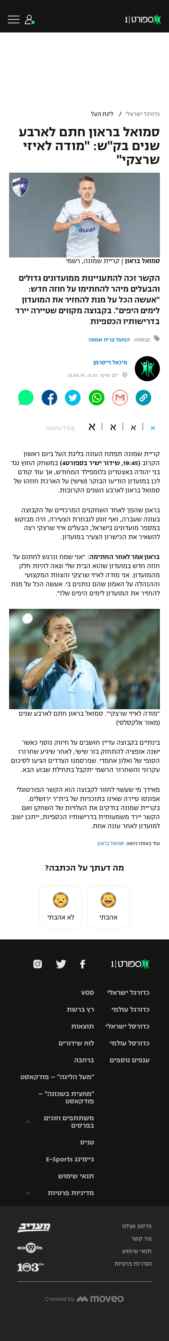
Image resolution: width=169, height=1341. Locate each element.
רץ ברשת (80, 1009)
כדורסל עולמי (130, 1043)
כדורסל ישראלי (127, 1026)
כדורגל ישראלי (142, 114)
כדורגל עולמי (130, 1009)
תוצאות (82, 1026)
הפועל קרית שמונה (109, 339)
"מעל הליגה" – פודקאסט (57, 1077)
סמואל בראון (111, 843)
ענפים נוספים (130, 1060)
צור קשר (141, 1239)
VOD (87, 992)
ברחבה (84, 1060)
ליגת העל (102, 114)
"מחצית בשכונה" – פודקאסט (66, 1097)
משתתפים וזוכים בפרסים (69, 1121)
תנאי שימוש (76, 1176)
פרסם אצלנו (137, 1226)
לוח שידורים (76, 1043)
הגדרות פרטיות (133, 1264)
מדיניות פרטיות (71, 1192)
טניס (87, 1142)
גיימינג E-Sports (70, 1159)
